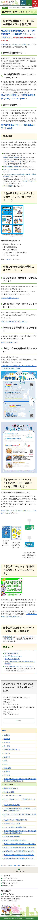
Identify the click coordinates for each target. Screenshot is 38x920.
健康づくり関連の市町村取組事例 (15, 840)
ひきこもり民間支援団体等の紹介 (15, 827)
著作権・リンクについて (9, 883)
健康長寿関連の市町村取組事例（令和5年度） (19, 851)
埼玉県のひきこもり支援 (12, 823)
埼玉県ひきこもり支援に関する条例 (16, 820)
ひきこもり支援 (9, 792)
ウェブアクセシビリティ (9, 878)
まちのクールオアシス (12, 659)
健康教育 (7, 771)
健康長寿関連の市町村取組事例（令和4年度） (19, 855)
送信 (19, 720)
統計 (5, 764)
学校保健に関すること (11, 788)
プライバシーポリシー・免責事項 (12, 880)
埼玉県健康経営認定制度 (12, 805)
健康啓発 (7, 757)
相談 (5, 760)
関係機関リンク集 (7, 885)
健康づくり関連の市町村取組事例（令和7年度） (20, 844)
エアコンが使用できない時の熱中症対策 (16, 174)
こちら (7, 259)
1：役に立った (10, 700)
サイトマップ (6, 876)
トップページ (5, 865)
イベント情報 (7, 186)
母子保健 (7, 775)
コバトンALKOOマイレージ (13, 795)
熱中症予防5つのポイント (13, 656)
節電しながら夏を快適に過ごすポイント (16, 169)
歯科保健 (7, 735)
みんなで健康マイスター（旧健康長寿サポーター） (19, 800)
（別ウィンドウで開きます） (18, 34)
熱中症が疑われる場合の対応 (13, 166)
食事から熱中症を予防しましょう (14, 157)
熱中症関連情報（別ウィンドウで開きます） (19, 666)
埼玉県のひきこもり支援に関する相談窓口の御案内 (20, 815)
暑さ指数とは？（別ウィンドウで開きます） (16, 44)
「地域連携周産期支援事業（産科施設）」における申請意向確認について (20, 810)
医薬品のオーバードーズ (12, 836)
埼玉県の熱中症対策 (11, 653)
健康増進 (7, 742)
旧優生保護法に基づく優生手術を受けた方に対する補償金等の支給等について (20, 780)
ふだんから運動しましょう (12, 162)
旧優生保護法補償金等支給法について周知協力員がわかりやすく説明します (20, 832)
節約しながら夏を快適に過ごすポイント (14, 321)
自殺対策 (7, 753)
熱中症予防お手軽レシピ (9, 342)
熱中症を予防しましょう (12, 784)
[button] (23, 2)
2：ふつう (8, 702)
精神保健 (7, 739)
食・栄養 (7, 746)
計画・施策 (7, 768)
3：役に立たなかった (12, 704)
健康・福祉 (13, 865)
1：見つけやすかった (12, 709)
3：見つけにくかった (12, 714)
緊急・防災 (35, 4)
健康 (4, 730)
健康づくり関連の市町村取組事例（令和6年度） (20, 847)
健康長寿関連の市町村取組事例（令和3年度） (19, 858)
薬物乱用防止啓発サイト (12, 750)
